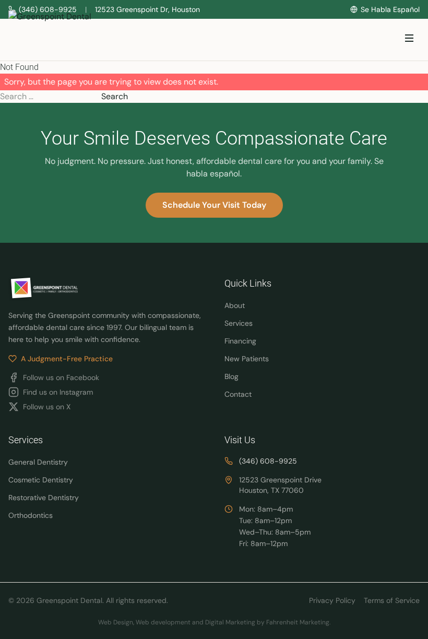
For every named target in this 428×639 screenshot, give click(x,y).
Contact (238, 394)
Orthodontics (30, 515)
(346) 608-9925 (268, 461)
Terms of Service (392, 600)
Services (238, 323)
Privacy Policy (332, 600)
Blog (231, 376)
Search (114, 96)
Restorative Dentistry (43, 497)
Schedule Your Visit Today (214, 204)
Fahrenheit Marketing (297, 622)
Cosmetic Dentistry (40, 479)
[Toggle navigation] (409, 40)
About (234, 305)
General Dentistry (38, 462)
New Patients (246, 358)
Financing (240, 341)
